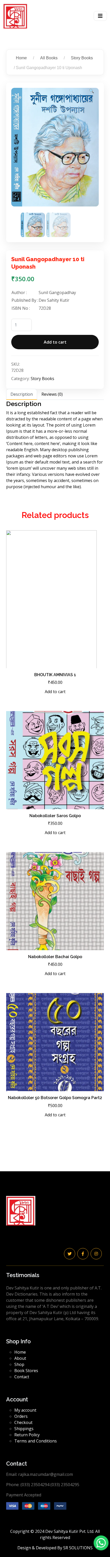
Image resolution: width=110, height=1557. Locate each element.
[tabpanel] (55, 445)
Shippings (24, 1428)
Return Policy (27, 1435)
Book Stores (26, 1370)
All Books (49, 58)
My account (25, 1410)
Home (21, 58)
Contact (21, 1377)
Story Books (82, 58)
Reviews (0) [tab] (52, 394)
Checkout (23, 1422)
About (20, 1358)
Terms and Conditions (35, 1441)
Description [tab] (21, 394)
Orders (21, 1416)
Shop (19, 1364)
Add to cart (55, 342)
